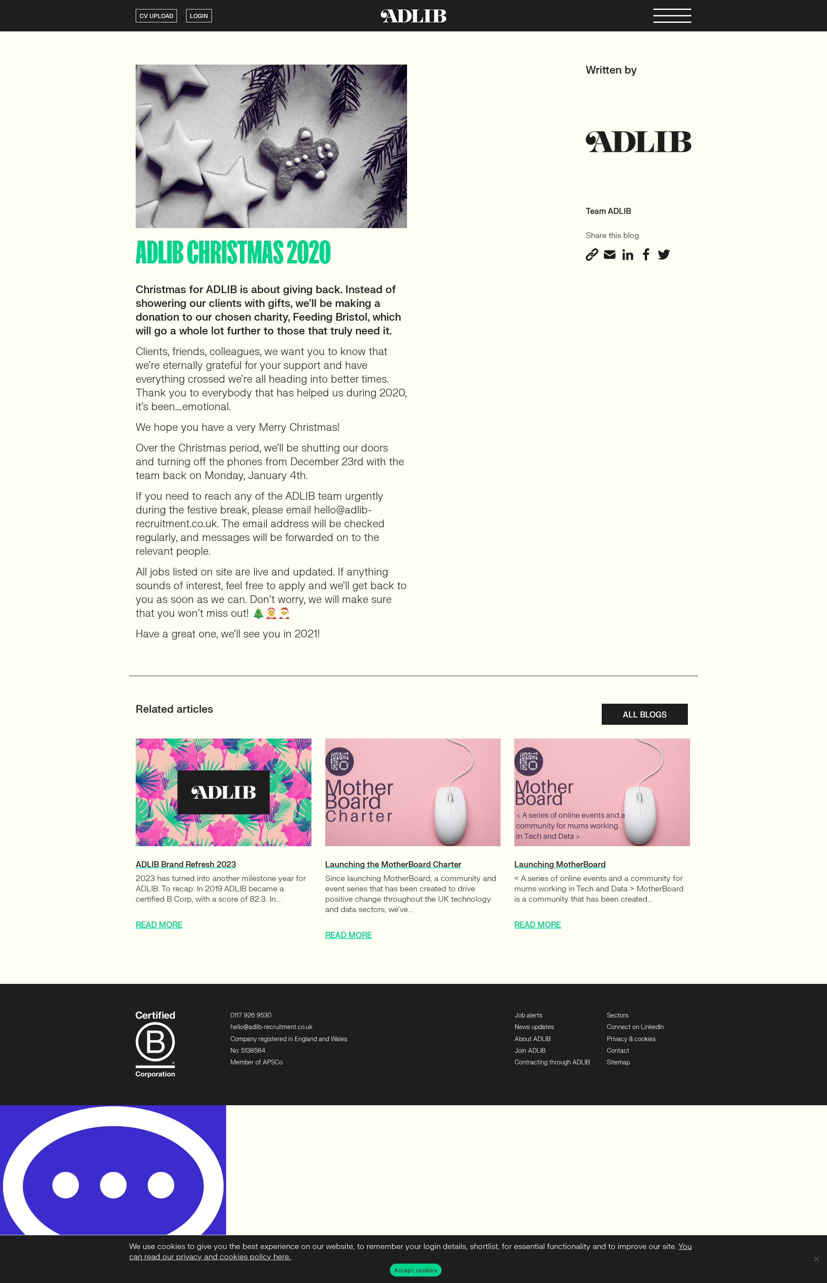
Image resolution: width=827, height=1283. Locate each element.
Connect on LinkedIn (635, 1027)
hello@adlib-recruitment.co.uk (271, 1027)
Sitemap (618, 1062)
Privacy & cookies (631, 1039)
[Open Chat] (113, 1194)
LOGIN (199, 16)
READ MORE (159, 925)
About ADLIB (532, 1039)
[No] (816, 1259)
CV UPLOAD (156, 16)
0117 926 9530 (250, 1015)
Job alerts (528, 1015)
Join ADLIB (530, 1051)
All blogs (645, 715)
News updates (534, 1027)
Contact (618, 1051)
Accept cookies (415, 1270)
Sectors (617, 1015)
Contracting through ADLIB (552, 1062)
